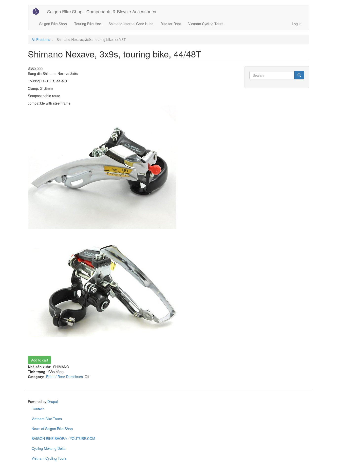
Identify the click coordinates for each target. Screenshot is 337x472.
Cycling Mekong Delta (49, 448)
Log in (296, 23)
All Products (41, 39)
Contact (38, 408)
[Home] (37, 11)
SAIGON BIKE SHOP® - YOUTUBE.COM (63, 438)
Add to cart (39, 360)
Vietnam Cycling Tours (205, 23)
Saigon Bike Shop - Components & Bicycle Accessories (101, 11)
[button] (132, 167)
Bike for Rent (171, 23)
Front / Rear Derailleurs (64, 376)
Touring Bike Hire (87, 23)
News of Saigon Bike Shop (52, 428)
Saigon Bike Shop (53, 23)
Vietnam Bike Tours (47, 418)
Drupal (52, 401)
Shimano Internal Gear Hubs (131, 23)
